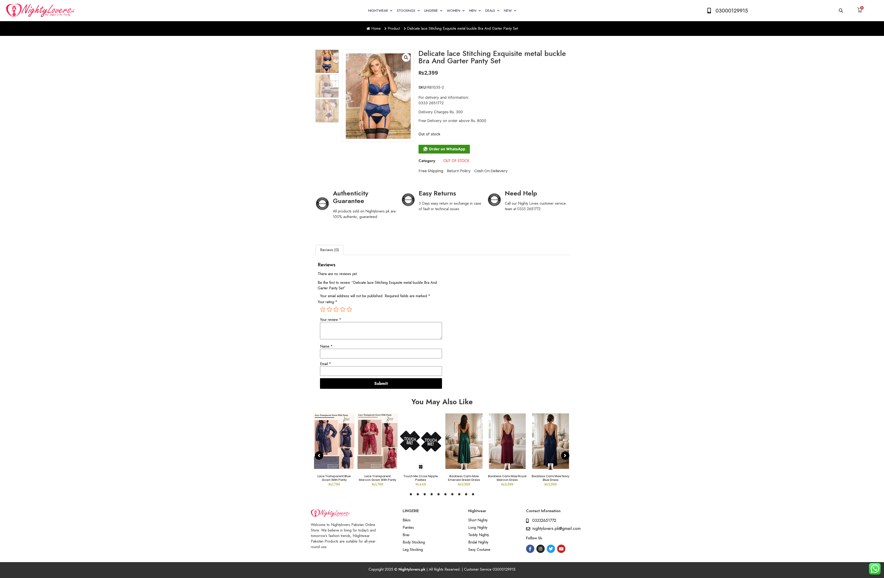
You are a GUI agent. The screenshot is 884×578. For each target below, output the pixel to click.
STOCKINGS (406, 10)
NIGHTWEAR (378, 10)
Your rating (327, 302)
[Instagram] (540, 549)
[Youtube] (561, 549)
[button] (406, 57)
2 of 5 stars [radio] (329, 309)
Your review (330, 320)
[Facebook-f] (530, 549)
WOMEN (453, 10)
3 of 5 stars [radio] (336, 309)
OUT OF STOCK (456, 160)
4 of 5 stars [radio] (343, 309)
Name (326, 346)
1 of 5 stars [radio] (323, 309)
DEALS (490, 10)
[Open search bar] (841, 10)
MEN (472, 10)
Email (325, 364)
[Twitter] (551, 549)
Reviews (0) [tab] (329, 250)
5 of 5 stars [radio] (349, 309)
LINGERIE (431, 10)
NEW (508, 10)
